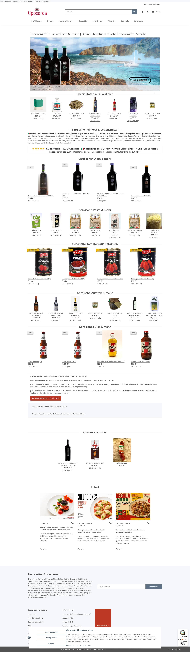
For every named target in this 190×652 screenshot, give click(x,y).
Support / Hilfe (67, 618)
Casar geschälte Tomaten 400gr (142, 279)
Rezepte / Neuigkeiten (152, 4)
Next (158, 227)
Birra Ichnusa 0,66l (69, 362)
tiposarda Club (67, 622)
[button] (142, 12)
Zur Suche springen (27, 1)
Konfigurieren (51, 638)
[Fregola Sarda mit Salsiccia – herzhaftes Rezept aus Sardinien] (133, 506)
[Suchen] (134, 11)
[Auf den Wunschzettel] (55, 167)
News (95, 486)
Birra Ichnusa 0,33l (35, 362)
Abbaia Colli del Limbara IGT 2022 (40, 196)
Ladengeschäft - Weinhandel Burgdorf (76, 614)
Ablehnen (51, 643)
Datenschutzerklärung (84, 645)
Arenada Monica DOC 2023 (141, 196)
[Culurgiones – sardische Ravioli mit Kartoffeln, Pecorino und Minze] (95, 506)
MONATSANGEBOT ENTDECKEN (45, 398)
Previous (32, 227)
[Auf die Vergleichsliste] (49, 167)
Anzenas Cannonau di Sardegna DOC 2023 (76, 194)
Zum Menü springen (42, 1)
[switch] (183, 643)
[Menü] (186, 630)
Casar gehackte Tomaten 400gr (73, 279)
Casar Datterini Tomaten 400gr (39, 279)
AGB (29, 626)
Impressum (70, 645)
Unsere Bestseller (95, 432)
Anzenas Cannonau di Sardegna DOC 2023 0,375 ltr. (110, 194)
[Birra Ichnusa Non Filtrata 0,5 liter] (95, 64)
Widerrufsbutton (103, 626)
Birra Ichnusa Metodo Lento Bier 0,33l (110, 362)
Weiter (42, 549)
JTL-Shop (178, 649)
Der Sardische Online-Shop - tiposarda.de (49, 407)
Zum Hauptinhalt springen (10, 1)
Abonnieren (153, 586)
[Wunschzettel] (147, 12)
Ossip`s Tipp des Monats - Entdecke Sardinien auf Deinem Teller (58, 414)
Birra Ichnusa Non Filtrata (140, 362)
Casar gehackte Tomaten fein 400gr (110, 279)
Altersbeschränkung (35, 618)
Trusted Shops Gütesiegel (71, 626)
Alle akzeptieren (51, 632)
